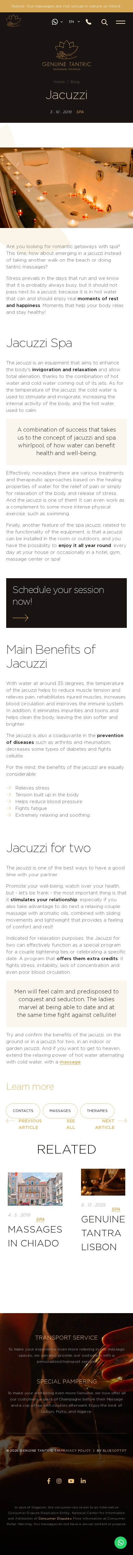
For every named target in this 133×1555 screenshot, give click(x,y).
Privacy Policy (76, 1450)
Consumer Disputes (54, 1518)
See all (70, 1124)
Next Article (104, 1124)
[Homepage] (13, 20)
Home (59, 82)
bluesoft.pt (115, 1450)
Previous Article (30, 1124)
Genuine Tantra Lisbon (103, 1233)
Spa (80, 112)
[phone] (90, 22)
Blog (75, 82)
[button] (104, 22)
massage (70, 1062)
